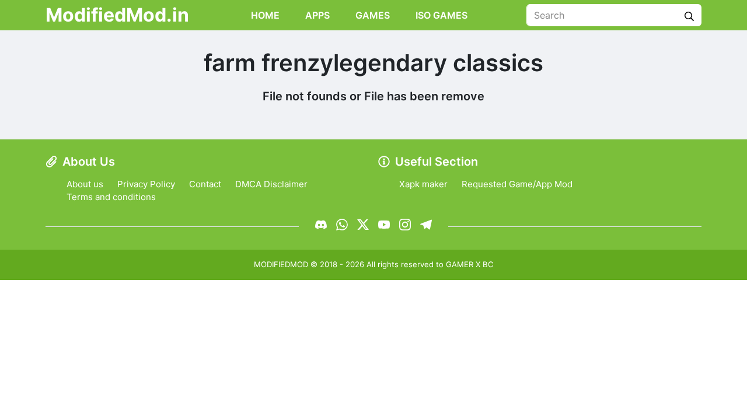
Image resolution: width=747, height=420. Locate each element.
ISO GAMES (440, 15)
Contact (205, 184)
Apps (316, 15)
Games (371, 15)
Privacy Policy (146, 184)
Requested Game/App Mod (517, 184)
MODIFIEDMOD (281, 264)
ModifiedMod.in (117, 15)
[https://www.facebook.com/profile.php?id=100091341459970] (321, 225)
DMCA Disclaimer (271, 184)
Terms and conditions (111, 196)
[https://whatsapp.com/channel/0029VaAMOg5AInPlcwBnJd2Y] (342, 225)
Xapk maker (423, 184)
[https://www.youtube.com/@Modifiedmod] (384, 225)
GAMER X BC (470, 264)
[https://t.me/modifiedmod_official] (426, 225)
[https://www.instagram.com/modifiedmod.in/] (405, 225)
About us (85, 184)
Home (264, 15)
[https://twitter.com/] (363, 225)
